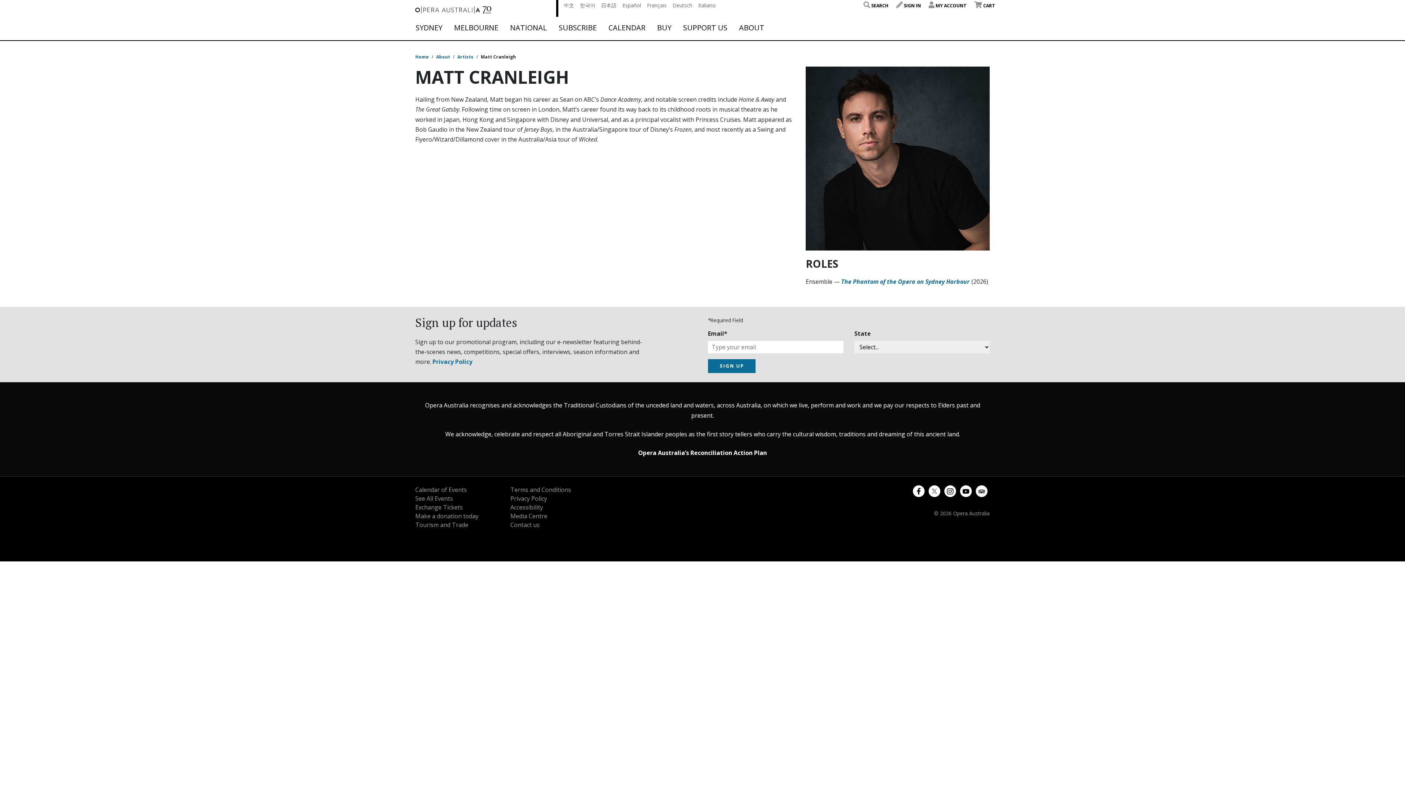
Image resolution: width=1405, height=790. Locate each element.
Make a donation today (447, 516)
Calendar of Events (441, 490)
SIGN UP (732, 365)
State (862, 334)
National (528, 27)
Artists (465, 57)
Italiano (707, 5)
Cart (988, 6)
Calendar (626, 27)
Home (422, 57)
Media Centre (528, 516)
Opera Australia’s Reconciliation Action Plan (702, 453)
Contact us (525, 525)
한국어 (587, 5)
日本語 (609, 5)
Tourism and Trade (441, 525)
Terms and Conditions (540, 490)
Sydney (429, 27)
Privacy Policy (452, 362)
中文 (569, 5)
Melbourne (476, 27)
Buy (664, 27)
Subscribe (578, 27)
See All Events (434, 498)
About (751, 27)
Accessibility (526, 507)
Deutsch (682, 5)
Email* (717, 334)
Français (657, 5)
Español (631, 5)
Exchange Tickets (439, 507)
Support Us (705, 27)
